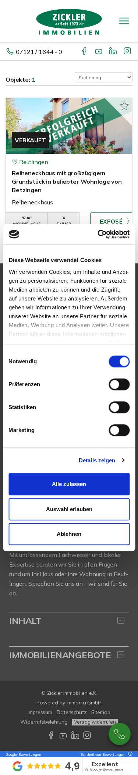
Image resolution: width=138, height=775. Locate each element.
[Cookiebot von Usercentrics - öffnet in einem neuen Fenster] (98, 234)
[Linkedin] (113, 51)
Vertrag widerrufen (95, 722)
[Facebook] (85, 51)
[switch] (119, 384)
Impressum (40, 712)
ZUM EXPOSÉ (111, 221)
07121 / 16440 (120, 734)
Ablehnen (69, 534)
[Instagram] (128, 51)
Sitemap (100, 712)
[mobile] (124, 21)
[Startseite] (69, 21)
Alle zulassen (69, 484)
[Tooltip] (129, 754)
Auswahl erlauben (69, 509)
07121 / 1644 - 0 (39, 51)
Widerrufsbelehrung (44, 721)
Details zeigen (97, 460)
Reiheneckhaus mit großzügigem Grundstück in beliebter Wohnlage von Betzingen (67, 181)
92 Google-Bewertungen (105, 769)
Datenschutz (72, 712)
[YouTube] (99, 51)
